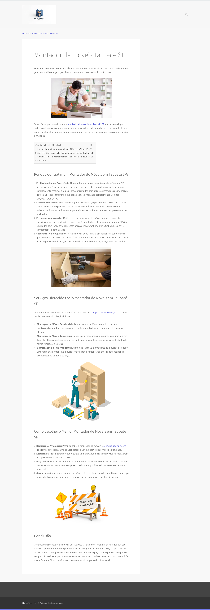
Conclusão (42, 160)
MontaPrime (27, 603)
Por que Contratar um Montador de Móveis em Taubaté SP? (64, 149)
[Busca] (184, 11)
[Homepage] (39, 14)
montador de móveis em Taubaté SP (85, 124)
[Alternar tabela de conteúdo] (90, 145)
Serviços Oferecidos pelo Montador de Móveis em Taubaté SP (65, 152)
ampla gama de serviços (104, 312)
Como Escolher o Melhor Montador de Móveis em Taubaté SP (65, 156)
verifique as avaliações (114, 445)
